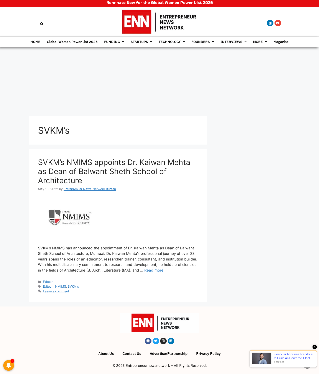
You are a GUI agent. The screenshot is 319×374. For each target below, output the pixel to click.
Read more (153, 270)
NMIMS (60, 286)
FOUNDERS (200, 42)
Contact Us (131, 353)
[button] (114, 42)
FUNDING (112, 42)
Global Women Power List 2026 (72, 42)
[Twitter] (156, 341)
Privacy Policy (208, 353)
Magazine (281, 42)
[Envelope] (278, 23)
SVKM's (73, 286)
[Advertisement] (159, 79)
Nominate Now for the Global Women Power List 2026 (160, 2)
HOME (35, 42)
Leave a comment (56, 291)
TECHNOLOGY (170, 42)
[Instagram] (163, 341)
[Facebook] (148, 341)
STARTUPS (139, 42)
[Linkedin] (270, 23)
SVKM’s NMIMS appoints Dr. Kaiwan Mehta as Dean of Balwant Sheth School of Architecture (114, 171)
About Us (106, 353)
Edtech (48, 281)
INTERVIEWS (231, 42)
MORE (258, 42)
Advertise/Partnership (168, 353)
